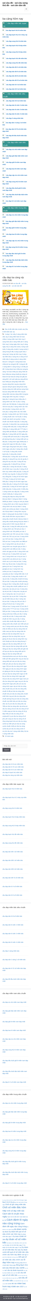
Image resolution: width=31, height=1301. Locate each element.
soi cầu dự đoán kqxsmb (13, 1270)
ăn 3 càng (8, 362)
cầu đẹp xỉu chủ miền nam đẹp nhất (14, 1002)
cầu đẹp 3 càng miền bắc (14, 118)
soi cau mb (7, 1268)
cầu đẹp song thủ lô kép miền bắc (13, 825)
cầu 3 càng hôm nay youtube (15, 424)
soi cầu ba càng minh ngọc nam (15, 679)
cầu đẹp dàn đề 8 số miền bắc (16, 76)
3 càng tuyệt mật (19, 351)
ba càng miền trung (19, 394)
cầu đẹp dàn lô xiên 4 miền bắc (17, 114)
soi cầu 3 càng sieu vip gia (15, 591)
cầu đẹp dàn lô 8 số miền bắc (16, 101)
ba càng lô (17, 387)
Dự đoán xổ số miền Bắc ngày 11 (14, 1245)
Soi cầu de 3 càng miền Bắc (14, 731)
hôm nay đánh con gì (18, 1255)
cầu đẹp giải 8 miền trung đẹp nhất (14, 1122)
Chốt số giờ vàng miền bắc (15, 1204)
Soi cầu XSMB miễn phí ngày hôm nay (10, 1278)
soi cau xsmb (18, 1268)
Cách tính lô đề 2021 (13, 1217)
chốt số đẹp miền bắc (15, 1211)
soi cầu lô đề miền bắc (22, 1275)
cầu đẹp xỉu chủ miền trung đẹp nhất (14, 1103)
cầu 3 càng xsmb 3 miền (17, 489)
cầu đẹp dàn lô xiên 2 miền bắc (16, 105)
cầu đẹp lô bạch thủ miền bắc (12, 772)
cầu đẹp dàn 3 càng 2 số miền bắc (14, 959)
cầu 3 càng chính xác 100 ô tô (15, 414)
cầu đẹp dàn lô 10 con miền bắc (13, 767)
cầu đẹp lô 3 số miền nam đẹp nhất (14, 1082)
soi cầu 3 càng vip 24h (12, 601)
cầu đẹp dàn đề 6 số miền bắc (16, 71)
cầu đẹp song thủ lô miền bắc (16, 41)
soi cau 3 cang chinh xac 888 (15, 541)
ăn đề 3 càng (18, 364)
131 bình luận (9, 736)
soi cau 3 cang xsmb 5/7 (13, 606)
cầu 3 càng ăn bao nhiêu (14, 399)
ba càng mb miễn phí (12, 389)
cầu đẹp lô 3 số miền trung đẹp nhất (14, 1183)
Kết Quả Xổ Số (15, 1257)
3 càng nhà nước (14, 347)
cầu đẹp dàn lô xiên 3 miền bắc (16, 109)
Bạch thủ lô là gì (8, 1202)
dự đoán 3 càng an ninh (14, 501)
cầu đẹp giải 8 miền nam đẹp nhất (13, 1021)
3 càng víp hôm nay (14, 354)
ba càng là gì (9, 387)
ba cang (23, 369)
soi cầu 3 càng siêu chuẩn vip (16, 584)
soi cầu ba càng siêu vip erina (15, 706)
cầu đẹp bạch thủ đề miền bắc (16, 58)
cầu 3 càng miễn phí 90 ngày (15, 434)
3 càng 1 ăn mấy (10, 334)
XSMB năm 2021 (17, 1287)
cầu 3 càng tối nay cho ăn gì (14, 459)
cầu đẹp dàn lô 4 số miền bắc (16, 84)
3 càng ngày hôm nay (16, 344)
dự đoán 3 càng (10, 499)
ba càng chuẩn (14, 374)
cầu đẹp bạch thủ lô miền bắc (12, 789)
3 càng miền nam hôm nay (15, 339)
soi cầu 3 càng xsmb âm (14, 611)
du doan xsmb (20, 1229)
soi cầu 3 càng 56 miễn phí (13, 526)
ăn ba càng (10, 364)
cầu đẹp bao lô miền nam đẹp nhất (14, 1030)
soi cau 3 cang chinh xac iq (15, 554)
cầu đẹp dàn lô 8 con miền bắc (12, 764)
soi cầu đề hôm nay (18, 1280)
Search (6, 750)
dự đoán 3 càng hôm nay (15, 511)
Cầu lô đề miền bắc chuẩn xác (15, 329)
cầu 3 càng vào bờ (13, 466)
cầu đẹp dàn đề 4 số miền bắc (16, 67)
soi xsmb (8, 1283)
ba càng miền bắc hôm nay (14, 391)
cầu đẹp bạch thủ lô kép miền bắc (13, 817)
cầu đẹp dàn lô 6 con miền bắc (12, 770)
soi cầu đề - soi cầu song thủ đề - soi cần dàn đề (15, 4)
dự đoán (5, 1232)
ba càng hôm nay (11, 384)
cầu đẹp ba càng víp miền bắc (13, 278)
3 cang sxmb (22, 349)
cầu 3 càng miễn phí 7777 (14, 429)
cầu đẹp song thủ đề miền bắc (16, 63)
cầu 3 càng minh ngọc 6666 (14, 441)
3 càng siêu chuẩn (12, 349)
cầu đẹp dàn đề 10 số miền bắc (16, 80)
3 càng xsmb (13, 359)
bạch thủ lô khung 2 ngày (20, 1200)
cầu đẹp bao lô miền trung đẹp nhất (14, 1131)
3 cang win (15, 356)
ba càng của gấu (19, 376)
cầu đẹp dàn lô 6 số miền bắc (16, 89)
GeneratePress (23, 1298)
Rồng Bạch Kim (22, 1265)
